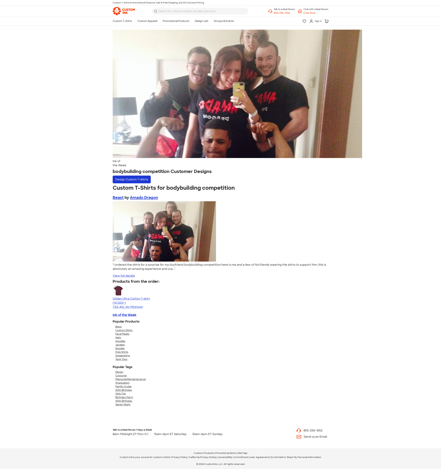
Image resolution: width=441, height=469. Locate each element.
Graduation (122, 382)
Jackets (120, 344)
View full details (124, 276)
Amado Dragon (144, 197)
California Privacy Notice (203, 457)
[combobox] (200, 11)
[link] (124, 11)
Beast (118, 197)
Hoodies (120, 341)
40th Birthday (123, 400)
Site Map (242, 453)
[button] (315, 13)
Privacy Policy (179, 457)
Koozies (120, 348)
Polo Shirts (121, 352)
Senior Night (122, 404)
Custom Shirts (123, 330)
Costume (121, 375)
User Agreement (259, 457)
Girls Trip (120, 393)
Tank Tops (121, 359)
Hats (118, 337)
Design (131, 179)
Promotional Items (225, 453)
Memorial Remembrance (130, 379)
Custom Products (204, 453)
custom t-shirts (161, 457)
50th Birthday (123, 390)
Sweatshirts (122, 355)
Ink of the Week (124, 315)
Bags (118, 326)
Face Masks (122, 333)
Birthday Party (124, 397)
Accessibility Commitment (233, 457)
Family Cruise (123, 386)
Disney (119, 372)
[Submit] (156, 11)
